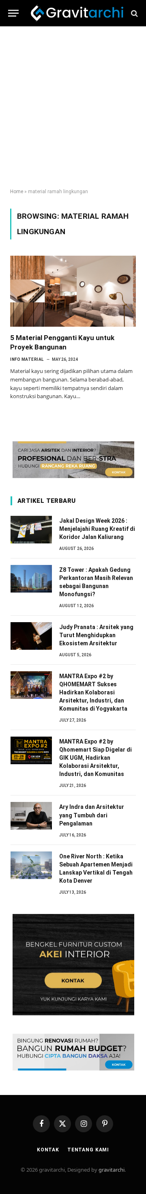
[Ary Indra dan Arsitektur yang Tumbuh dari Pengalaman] (31, 816)
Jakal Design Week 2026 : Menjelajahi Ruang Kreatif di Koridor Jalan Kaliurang (97, 528)
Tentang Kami (88, 1150)
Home (16, 191)
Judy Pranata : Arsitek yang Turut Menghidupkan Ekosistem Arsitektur (96, 635)
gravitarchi (112, 1169)
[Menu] (13, 13)
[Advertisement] (73, 107)
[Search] (133, 13)
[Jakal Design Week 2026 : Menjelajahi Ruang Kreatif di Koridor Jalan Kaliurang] (31, 529)
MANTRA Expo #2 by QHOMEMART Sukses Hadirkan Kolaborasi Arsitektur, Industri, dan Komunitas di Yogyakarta (93, 692)
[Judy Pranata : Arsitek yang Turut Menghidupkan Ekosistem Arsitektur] (31, 636)
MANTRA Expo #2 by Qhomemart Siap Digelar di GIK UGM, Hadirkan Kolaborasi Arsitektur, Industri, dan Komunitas (95, 757)
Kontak (48, 1150)
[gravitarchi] (77, 13)
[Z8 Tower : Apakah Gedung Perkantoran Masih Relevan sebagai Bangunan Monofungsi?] (31, 579)
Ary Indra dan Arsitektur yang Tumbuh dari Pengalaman (91, 815)
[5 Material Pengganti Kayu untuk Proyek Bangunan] (73, 291)
